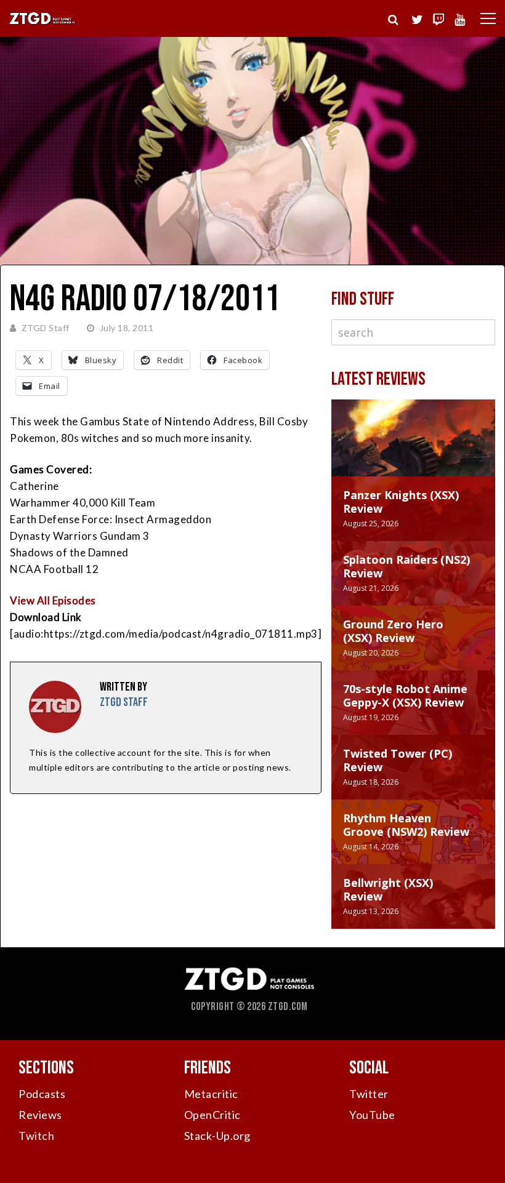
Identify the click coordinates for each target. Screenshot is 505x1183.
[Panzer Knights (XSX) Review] (413, 450)
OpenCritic (212, 1114)
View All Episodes (53, 600)
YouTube (372, 1114)
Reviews (40, 1114)
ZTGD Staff (46, 328)
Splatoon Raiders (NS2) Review (406, 566)
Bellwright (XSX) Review (388, 889)
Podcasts (41, 1094)
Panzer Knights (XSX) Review (401, 501)
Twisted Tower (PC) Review (397, 760)
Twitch (36, 1135)
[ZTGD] (42, 22)
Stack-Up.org (217, 1135)
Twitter (369, 1094)
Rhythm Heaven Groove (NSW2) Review (406, 825)
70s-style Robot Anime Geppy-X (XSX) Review (405, 695)
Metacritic (211, 1094)
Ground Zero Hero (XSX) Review (393, 631)
